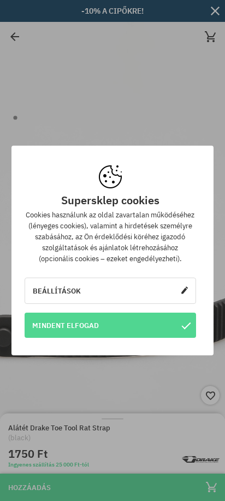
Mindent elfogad (65, 325)
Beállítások (57, 291)
